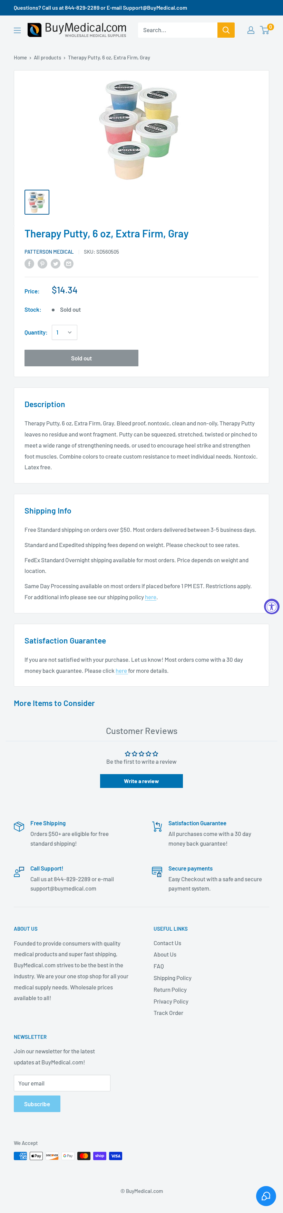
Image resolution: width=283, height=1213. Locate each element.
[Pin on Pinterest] (42, 263)
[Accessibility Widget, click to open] (272, 606)
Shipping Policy (173, 977)
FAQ (159, 965)
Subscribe (37, 1103)
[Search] (226, 30)
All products (47, 57)
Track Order (168, 1012)
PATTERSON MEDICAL (49, 251)
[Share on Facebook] (29, 263)
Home (20, 57)
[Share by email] (69, 263)
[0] (265, 30)
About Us (165, 954)
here (150, 596)
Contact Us (167, 942)
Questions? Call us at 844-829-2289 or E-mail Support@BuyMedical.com (100, 7)
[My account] (250, 30)
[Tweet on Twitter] (55, 263)
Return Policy (170, 989)
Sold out (81, 358)
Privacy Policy (171, 1001)
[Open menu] (17, 30)
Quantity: (36, 332)
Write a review (141, 781)
